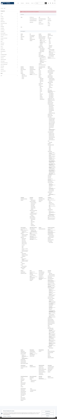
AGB (39, 17)
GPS (48, 36)
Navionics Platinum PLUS (42, 369)
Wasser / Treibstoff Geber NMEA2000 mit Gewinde (52, 335)
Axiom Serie (23, 239)
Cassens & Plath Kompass (50, 229)
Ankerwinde (22, 36)
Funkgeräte (22, 380)
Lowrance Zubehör (32, 217)
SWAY (48, 325)
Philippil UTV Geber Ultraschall (52, 157)
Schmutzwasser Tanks (24, 366)
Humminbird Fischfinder (33, 210)
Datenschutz (9, 416)
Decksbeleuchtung (32, 69)
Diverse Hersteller (50, 352)
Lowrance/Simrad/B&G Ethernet (51, 284)
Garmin (22, 70)
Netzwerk (32, 224)
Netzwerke (2, 44)
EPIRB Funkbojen (23, 382)
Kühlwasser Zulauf (23, 273)
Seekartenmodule (3, 59)
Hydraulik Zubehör (50, 367)
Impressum (4, 416)
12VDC (50, 146)
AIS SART (22, 377)
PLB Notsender (23, 384)
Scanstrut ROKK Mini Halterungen (33, 238)
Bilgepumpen (23, 351)
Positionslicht (32, 68)
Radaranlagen (3, 49)
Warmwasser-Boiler (42, 198)
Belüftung (40, 35)
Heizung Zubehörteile (42, 228)
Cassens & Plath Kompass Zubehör (50, 231)
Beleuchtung (2, 21)
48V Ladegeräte (51, 96)
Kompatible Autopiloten (50, 307)
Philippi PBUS (50, 317)
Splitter (31, 37)
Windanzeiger (41, 83)
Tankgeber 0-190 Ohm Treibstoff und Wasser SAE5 (52, 163)
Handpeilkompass (50, 233)
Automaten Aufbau (52, 119)
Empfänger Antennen (24, 198)
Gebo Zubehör (42, 51)
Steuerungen (3, 61)
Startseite (22, 3)
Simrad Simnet (50, 324)
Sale (1, 52)
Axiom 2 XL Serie (24, 243)
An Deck (2, 16)
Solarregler (50, 142)
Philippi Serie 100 (51, 133)
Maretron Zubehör (51, 295)
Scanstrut (41, 43)
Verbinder (50, 111)
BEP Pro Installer (50, 77)
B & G (21, 262)
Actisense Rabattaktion (51, 351)
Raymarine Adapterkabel (51, 184)
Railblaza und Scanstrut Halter (33, 233)
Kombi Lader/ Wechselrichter (50, 90)
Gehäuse (22, 400)
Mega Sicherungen (51, 123)
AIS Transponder (32, 35)
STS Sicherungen (51, 130)
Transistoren (22, 395)
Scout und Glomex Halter (51, 51)
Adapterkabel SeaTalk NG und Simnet (51, 300)
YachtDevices (50, 346)
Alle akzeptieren (47, 411)
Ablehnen (47, 415)
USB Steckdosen (50, 181)
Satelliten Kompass (50, 237)
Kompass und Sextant (4, 38)
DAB (49, 39)
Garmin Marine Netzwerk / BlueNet (51, 280)
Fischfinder (2, 28)
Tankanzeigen (50, 151)
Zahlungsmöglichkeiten (33, 18)
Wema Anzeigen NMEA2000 (51, 330)
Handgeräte (23, 256)
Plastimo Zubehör (51, 235)
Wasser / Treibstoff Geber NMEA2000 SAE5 (52, 332)
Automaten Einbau (51, 120)
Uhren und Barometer (4, 64)
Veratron (40, 74)
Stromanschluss (23, 392)
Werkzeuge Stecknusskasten (41, 378)
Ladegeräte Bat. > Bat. (51, 98)
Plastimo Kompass (50, 234)
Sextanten (49, 238)
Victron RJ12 (50, 185)
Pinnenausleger (41, 55)
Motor (1, 41)
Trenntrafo (49, 177)
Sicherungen (50, 116)
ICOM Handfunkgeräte (51, 211)
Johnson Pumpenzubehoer (24, 358)
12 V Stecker (50, 69)
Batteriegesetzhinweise (42, 18)
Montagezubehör (50, 103)
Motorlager (31, 274)
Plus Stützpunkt (51, 107)
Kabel (48, 88)
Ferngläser (31, 198)
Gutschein (31, 391)
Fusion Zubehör (41, 274)
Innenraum (31, 70)
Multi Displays (24, 253)
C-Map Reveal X (41, 374)
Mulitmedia (49, 37)
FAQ (18, 3)
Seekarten (2, 57)
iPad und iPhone (32, 228)
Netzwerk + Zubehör (25, 234)
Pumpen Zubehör (23, 360)
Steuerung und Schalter (42, 60)
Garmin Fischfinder (32, 201)
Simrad (22, 257)
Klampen (40, 52)
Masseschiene (51, 106)
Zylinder (49, 371)
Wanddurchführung (52, 112)
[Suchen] (46, 3)
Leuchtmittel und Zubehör (32, 74)
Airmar (41, 95)
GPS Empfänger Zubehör (24, 231)
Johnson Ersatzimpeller (24, 355)
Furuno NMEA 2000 (51, 278)
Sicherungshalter (51, 110)
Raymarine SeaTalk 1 (51, 320)
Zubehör (22, 39)
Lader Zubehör (51, 97)
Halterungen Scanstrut (4, 34)
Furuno (23, 78)
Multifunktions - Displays (24, 259)
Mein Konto (27, 3)
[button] (48, 3)
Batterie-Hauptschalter (51, 70)
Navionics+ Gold (41, 367)
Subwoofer (40, 279)
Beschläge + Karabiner (42, 36)
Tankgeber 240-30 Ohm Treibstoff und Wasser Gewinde (52, 169)
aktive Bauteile (23, 397)
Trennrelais (49, 176)
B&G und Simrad (23, 69)
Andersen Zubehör (50, 377)
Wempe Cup (32, 381)
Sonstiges (40, 63)
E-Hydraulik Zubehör (51, 366)
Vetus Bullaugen (42, 48)
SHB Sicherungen (51, 124)
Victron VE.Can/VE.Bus (51, 188)
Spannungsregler (23, 393)
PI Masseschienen (51, 78)
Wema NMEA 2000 (50, 328)
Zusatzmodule (33, 225)
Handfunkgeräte (50, 209)
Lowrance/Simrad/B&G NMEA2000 (51, 286)
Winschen (2, 67)
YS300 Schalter (51, 138)
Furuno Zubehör (24, 266)
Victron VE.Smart (51, 190)
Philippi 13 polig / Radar (42, 40)
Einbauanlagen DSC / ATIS (51, 199)
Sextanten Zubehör (50, 239)
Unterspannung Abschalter (50, 179)
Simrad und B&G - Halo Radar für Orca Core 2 (52, 315)
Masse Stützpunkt (51, 105)
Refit (1, 75)
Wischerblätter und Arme (43, 58)
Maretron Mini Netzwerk (51, 294)
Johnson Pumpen (23, 353)
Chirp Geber (32, 205)
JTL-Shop (52, 417)
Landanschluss (50, 101)
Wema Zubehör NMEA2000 (51, 345)
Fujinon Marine (33, 200)
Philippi (50, 83)
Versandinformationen (33, 20)
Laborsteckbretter (23, 391)
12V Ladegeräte (51, 93)
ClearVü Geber (33, 206)
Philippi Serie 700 (51, 135)
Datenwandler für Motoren (32, 272)
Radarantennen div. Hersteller (33, 353)
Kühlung (2, 39)
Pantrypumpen (23, 359)
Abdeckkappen (33, 219)
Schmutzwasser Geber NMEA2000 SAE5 (51, 339)
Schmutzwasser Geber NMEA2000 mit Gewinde (52, 342)
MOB (21, 381)
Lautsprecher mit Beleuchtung (41, 277)
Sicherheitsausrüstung (4, 62)
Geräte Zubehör (24, 235)
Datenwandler (50, 277)
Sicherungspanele (50, 131)
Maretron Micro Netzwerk (51, 289)
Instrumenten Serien (4, 23)
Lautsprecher (41, 275)
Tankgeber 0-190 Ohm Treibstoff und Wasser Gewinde (52, 160)
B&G (39, 69)
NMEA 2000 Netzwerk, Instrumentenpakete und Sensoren (52, 310)
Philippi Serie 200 (51, 134)
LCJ (40, 92)
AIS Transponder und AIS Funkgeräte (52, 303)
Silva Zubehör (51, 242)
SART (21, 385)
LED (21, 396)
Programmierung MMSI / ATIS (51, 217)
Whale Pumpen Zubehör (24, 363)
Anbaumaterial (42, 99)
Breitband (50, 46)
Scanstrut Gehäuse (32, 234)
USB (40, 82)
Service (49, 25)
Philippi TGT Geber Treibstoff (51, 153)
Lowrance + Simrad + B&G (52, 205)
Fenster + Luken (41, 47)
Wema (40, 75)
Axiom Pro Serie (24, 242)
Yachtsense (50, 87)
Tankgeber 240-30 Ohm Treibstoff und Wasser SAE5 (52, 172)
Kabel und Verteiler (52, 274)
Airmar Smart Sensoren (51, 275)
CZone (50, 86)
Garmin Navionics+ (41, 370)
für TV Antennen (51, 55)
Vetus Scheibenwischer (42, 64)
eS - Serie (23, 244)
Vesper (50, 208)
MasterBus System (50, 102)
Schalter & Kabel (50, 115)
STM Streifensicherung (51, 129)
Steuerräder (49, 370)
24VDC (50, 147)
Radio (50, 41)
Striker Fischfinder (33, 202)
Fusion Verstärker (41, 273)
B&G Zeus (23, 263)
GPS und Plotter (3, 33)
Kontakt (49, 23)
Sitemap (40, 22)
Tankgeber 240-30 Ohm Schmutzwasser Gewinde (52, 166)
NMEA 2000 (41, 78)
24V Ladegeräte (51, 94)
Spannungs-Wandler (51, 144)
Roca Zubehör (42, 62)
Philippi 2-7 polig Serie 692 (42, 42)
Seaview (41, 44)
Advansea (41, 93)
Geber (32, 220)
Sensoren (40, 77)
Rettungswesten (3, 51)
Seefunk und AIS (50, 35)
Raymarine (22, 68)
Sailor (50, 207)
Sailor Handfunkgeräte (51, 214)
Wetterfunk (50, 45)
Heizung (2, 36)
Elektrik (49, 353)
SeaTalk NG (41, 79)
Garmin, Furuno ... (51, 203)
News (55, 0)
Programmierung (32, 39)
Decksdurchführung (52, 54)
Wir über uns (32, 17)
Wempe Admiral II (33, 380)
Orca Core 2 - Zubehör (51, 298)
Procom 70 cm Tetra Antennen (51, 57)
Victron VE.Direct (51, 189)
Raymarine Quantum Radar (52, 313)
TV (49, 44)
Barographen (32, 377)
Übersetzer (50, 273)
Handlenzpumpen (23, 352)
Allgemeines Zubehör (51, 215)
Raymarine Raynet (50, 319)
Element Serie (24, 238)
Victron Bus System (50, 182)
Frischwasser (3, 29)
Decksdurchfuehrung (42, 37)
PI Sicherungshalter (52, 79)
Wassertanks (41, 200)
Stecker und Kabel (51, 49)
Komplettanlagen (32, 351)
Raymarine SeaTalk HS (51, 321)
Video (22, 247)
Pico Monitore (51, 73)
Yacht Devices (51, 84)
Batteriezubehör (50, 75)
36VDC (50, 148)
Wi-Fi (49, 40)
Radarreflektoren (32, 354)
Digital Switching (50, 82)
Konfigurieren (48, 413)
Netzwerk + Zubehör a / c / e (25, 249)
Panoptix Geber (33, 207)
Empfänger (2, 26)
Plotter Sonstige (23, 267)
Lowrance (22, 233)
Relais (21, 37)
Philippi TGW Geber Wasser (52, 155)
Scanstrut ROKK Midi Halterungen (33, 236)
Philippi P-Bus (50, 114)
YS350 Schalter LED (52, 139)
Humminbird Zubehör (33, 212)
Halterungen (33, 221)
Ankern (2, 13)
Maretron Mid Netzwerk (51, 292)
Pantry (31, 388)
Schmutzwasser (3, 56)
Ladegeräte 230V (50, 92)
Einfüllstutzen (41, 46)
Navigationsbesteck (33, 366)
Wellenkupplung (32, 277)
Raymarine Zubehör (51, 357)
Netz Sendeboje (32, 216)
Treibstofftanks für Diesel (32, 276)
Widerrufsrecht (41, 23)
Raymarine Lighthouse (42, 371)
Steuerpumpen (50, 369)
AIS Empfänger (32, 36)
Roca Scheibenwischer (42, 56)
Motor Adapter (51, 347)
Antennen (2, 18)
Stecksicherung (51, 127)
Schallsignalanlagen (4, 54)
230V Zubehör (50, 68)
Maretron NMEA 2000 (51, 287)
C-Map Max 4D (41, 366)
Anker (21, 35)
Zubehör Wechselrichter (51, 194)
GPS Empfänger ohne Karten (24, 229)
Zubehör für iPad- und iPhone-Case (33, 230)
